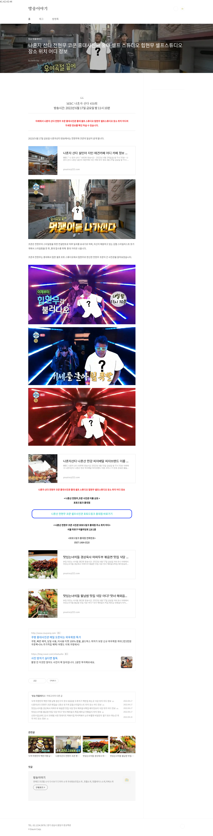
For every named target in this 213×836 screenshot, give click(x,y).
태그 (41, 19)
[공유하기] (39, 681)
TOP (182, 826)
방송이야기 (38, 8)
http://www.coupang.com (43, 633)
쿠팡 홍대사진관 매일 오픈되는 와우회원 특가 (56, 637)
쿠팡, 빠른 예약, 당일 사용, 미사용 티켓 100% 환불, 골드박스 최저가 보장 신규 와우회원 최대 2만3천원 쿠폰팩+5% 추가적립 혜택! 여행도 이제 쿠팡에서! (81, 642)
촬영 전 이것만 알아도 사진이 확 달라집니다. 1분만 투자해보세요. (63, 662)
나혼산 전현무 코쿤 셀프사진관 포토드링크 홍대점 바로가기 (82, 514)
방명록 (55, 19)
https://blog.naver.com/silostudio (47, 654)
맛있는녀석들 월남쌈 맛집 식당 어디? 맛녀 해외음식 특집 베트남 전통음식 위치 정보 (66, 711)
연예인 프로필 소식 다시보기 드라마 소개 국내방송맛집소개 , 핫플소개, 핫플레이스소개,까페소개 (73, 781)
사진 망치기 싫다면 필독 (44, 658)
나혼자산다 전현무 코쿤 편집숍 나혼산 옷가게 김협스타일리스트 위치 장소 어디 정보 (66, 704)
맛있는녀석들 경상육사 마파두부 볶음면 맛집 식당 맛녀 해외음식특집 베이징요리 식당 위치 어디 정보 (73, 708)
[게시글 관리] (43, 681)
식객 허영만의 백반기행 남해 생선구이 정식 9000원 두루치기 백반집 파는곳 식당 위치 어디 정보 (71, 700)
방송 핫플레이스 (38, 695)
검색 (176, 9)
